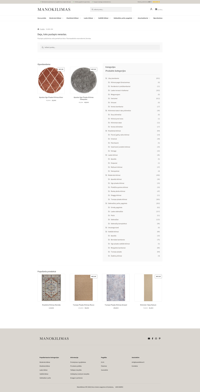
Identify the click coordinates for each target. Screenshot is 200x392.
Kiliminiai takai (116, 123)
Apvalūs (113, 159)
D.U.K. (102, 362)
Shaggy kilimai (116, 195)
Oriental (114, 139)
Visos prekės (42, 18)
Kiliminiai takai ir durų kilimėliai (119, 110)
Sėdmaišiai (114, 219)
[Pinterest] (159, 338)
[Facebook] (152, 338)
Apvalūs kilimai (116, 179)
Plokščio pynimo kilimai (119, 187)
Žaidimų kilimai (116, 256)
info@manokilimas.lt (138, 362)
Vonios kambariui (117, 107)
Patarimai (104, 366)
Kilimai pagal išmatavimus (120, 82)
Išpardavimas (157, 18)
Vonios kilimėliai (117, 127)
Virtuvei (113, 102)
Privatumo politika (76, 366)
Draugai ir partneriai (76, 378)
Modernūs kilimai (55, 18)
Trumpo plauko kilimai (119, 199)
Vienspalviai (115, 171)
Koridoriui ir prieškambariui (120, 86)
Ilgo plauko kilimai (117, 183)
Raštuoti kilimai (116, 167)
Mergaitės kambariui (118, 248)
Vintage (113, 151)
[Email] (149, 338)
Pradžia (42, 29)
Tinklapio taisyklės (76, 370)
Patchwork (115, 143)
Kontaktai (135, 366)
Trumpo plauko (116, 252)
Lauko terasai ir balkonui (119, 90)
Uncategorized (113, 227)
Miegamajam (115, 94)
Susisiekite (104, 370)
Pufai (113, 215)
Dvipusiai (114, 163)
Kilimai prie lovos (117, 119)
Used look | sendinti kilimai (120, 147)
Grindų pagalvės (116, 207)
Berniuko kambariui (118, 240)
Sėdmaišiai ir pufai (45, 378)
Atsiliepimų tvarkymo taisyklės (79, 374)
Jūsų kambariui (143, 18)
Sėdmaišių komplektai (119, 224)
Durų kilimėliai (116, 115)
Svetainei (114, 98)
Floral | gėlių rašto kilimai (120, 135)
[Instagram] (156, 338)
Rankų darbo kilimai (118, 191)
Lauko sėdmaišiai (117, 211)
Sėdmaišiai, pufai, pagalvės (123, 18)
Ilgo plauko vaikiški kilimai (120, 244)
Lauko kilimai (88, 18)
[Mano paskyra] (151, 9)
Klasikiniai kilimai (73, 18)
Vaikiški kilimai (103, 18)
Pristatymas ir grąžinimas (78, 362)
